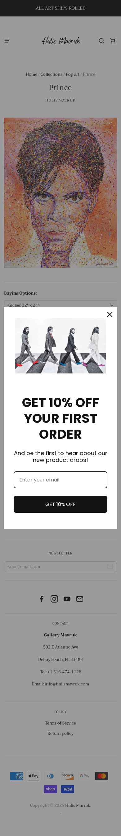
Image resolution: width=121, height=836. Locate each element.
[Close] (109, 314)
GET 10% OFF (60, 504)
